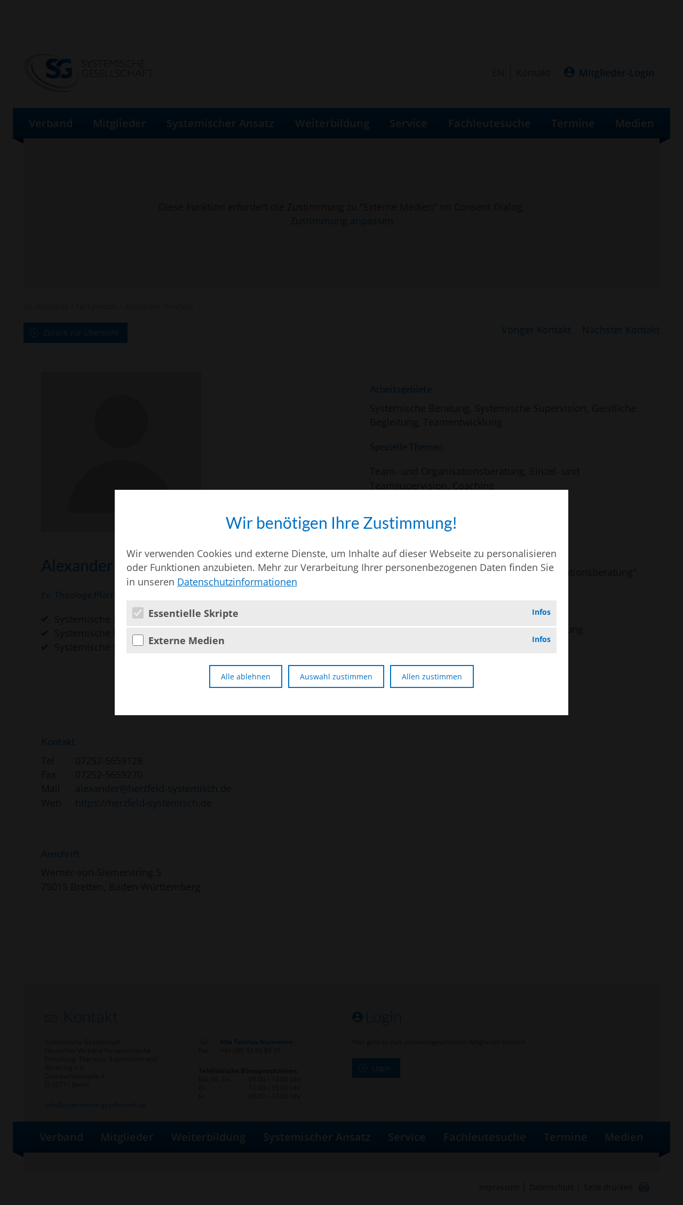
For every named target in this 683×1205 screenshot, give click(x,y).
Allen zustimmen (432, 676)
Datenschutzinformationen (237, 581)
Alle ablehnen (246, 676)
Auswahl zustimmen (336, 676)
